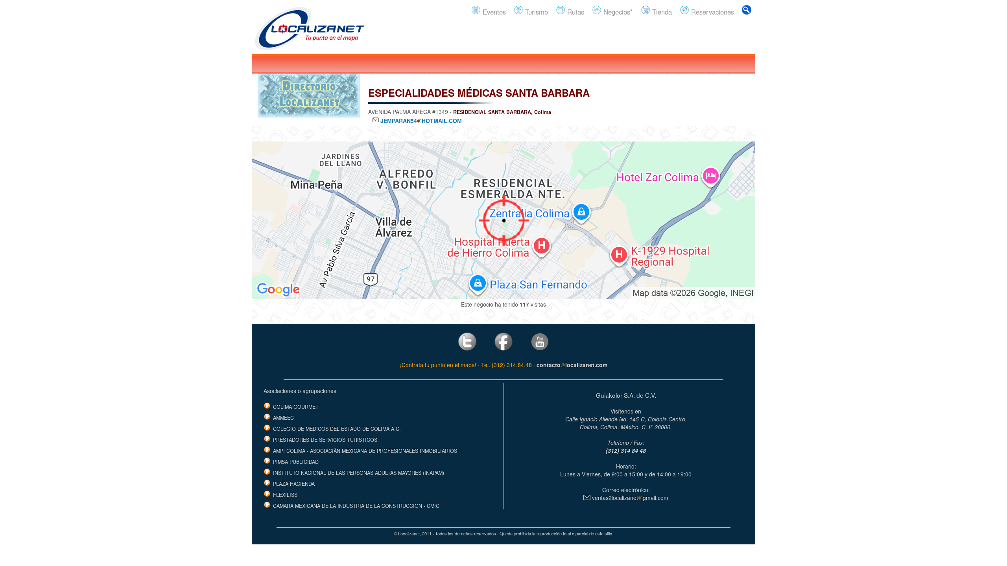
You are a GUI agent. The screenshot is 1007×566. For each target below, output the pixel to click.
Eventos (493, 12)
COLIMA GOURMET (296, 406)
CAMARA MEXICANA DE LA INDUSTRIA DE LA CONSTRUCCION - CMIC (356, 505)
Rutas (574, 12)
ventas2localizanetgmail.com (629, 498)
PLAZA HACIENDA (294, 483)
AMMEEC (283, 417)
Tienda (661, 12)
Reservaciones (711, 12)
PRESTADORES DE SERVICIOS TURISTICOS (325, 439)
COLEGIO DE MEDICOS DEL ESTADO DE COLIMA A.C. (337, 428)
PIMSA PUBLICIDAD (296, 461)
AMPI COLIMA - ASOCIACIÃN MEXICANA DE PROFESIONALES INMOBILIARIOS (365, 450)
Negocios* (617, 12)
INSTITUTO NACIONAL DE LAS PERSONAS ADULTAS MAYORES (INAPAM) (358, 472)
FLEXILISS (285, 494)
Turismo (535, 12)
